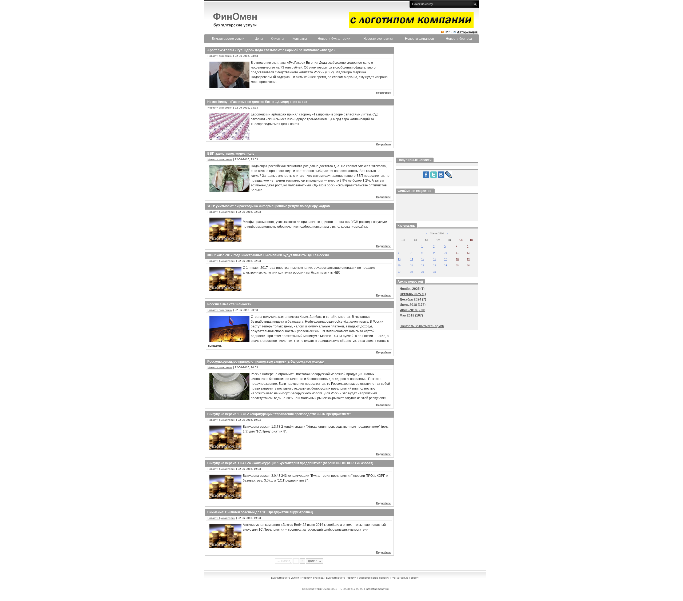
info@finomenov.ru (377, 588)
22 (422, 265)
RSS (448, 32)
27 (399, 271)
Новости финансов (419, 39)
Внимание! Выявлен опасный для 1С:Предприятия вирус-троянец (260, 512)
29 (422, 271)
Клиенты (277, 39)
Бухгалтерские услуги (285, 577)
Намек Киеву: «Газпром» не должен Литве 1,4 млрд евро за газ (257, 102)
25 (457, 265)
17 (445, 259)
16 (434, 259)
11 (457, 252)
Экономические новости (374, 577)
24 (445, 265)
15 (422, 259)
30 (434, 271)
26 (468, 265)
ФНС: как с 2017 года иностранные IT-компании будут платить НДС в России (268, 255)
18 (457, 259)
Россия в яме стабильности (229, 304)
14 (411, 259)
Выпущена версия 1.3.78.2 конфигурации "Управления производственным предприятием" (279, 414)
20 (399, 265)
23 (434, 265)
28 (411, 271)
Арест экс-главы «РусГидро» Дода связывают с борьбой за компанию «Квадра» (271, 50)
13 (399, 259)
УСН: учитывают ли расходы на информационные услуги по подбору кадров (268, 206)
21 (411, 265)
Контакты (299, 39)
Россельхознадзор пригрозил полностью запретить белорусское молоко (265, 361)
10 (445, 252)
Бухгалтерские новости (341, 577)
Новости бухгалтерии (334, 39)
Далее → (314, 561)
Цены (259, 39)
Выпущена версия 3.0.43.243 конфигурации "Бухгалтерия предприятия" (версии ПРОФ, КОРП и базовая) (290, 463)
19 (468, 259)
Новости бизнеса (459, 39)
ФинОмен (323, 588)
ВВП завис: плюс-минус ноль (230, 153)
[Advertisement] (437, 101)
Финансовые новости (405, 577)
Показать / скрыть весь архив (422, 326)
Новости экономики (378, 39)
